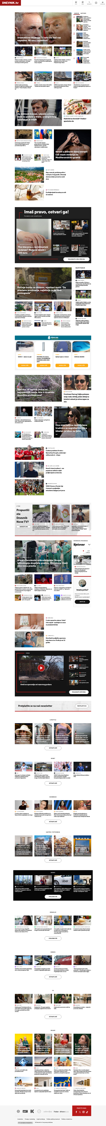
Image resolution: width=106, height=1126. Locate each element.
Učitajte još (53, 748)
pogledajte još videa (79, 692)
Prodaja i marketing (30, 1119)
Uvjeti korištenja (41, 1119)
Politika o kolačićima (66, 1119)
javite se (82, 601)
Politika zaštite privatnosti (53, 1119)
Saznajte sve (24, 526)
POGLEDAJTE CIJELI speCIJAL (76, 259)
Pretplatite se (81, 706)
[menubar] (96, 2)
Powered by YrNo (86, 554)
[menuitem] (96, 3)
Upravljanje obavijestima (26, 1122)
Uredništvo (20, 1119)
